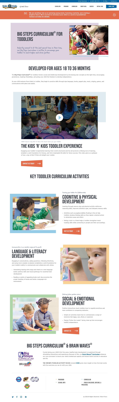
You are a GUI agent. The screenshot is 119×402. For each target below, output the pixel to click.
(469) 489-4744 (95, 1)
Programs (66, 6)
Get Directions (83, 1)
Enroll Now (111, 6)
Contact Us (114, 1)
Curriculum (74, 6)
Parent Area (83, 6)
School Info (57, 6)
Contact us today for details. (39, 16)
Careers (92, 6)
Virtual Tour (100, 6)
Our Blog (105, 1)
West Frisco (9, 6)
